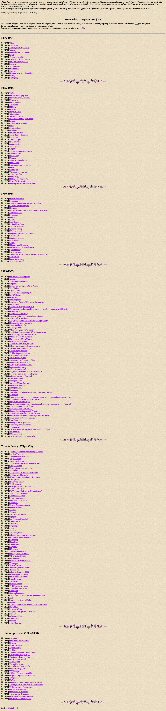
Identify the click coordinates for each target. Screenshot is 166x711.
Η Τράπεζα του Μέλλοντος (20, 537)
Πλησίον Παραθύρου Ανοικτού (22, 675)
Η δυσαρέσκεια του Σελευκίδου (22, 183)
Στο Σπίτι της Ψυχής (17, 514)
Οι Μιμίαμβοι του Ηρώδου (20, 486)
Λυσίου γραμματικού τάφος (20, 151)
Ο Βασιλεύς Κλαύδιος (18, 556)
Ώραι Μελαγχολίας (17, 668)
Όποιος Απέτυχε (15, 507)
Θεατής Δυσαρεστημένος (19, 505)
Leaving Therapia (16, 454)
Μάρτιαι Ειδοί (15, 112)
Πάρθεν (12, 621)
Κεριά (11, 55)
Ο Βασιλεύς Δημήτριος (18, 95)
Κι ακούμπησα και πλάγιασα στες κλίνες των (28, 605)
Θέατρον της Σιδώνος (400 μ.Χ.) (22, 334)
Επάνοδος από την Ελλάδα (20, 600)
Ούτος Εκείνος (15, 102)
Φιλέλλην (13, 130)
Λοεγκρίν (13, 547)
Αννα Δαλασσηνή (16, 378)
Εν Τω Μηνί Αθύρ (16, 224)
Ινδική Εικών (14, 479)
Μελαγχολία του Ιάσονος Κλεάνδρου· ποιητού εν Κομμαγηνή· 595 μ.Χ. (38, 309)
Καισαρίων (14, 236)
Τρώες (12, 93)
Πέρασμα (13, 208)
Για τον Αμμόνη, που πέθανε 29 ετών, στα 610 (28, 210)
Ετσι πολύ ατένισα (17, 226)
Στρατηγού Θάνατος (18, 551)
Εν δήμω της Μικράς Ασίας (20, 365)
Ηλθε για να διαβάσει (18, 341)
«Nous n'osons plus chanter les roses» (24, 477)
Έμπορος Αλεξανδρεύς (18, 493)
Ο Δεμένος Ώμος (16, 616)
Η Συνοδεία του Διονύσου (19, 98)
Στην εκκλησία (15, 139)
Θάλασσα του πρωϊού (18, 172)
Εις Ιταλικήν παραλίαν (18, 355)
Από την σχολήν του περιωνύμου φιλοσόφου (27, 316)
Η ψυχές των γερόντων (18, 62)
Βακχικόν (13, 638)
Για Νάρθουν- (15, 295)
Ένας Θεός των (15, 213)
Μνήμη (12, 680)
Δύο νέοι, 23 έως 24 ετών (19, 383)
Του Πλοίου (14, 288)
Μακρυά (12, 158)
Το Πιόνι (12, 510)
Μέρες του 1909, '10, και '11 (20, 409)
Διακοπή (12, 64)
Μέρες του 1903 (15, 231)
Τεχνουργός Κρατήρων (18, 318)
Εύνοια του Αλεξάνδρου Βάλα (21, 307)
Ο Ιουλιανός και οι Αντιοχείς (21, 376)
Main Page (12, 708)
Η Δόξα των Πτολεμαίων (19, 123)
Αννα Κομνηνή (15, 300)
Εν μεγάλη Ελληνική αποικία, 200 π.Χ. (25, 399)
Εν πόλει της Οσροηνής (19, 206)
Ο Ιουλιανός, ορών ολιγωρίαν (21, 330)
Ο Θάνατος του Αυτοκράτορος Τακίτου (25, 682)
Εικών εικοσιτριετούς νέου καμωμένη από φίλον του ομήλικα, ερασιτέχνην (40, 397)
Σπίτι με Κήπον (15, 609)
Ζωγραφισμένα (15, 174)
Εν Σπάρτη (13, 395)
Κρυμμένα (13, 591)
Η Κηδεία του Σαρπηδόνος (20, 699)
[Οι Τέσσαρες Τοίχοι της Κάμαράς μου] (25, 491)
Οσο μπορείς (14, 144)
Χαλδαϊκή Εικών (16, 533)
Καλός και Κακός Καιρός (19, 655)
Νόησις (12, 243)
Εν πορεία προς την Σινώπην (21, 406)
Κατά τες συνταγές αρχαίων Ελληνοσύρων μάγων (29, 429)
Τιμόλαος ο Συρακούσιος (19, 657)
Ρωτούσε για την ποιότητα (20, 425)
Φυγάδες (12, 602)
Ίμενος (12, 279)
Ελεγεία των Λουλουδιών (19, 666)
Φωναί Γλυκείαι (16, 664)
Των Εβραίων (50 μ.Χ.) (18, 281)
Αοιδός (12, 650)
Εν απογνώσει (15, 327)
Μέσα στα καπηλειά (17, 369)
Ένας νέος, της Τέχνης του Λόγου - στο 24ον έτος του (30, 392)
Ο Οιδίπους (14, 671)
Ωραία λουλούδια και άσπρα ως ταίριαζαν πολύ (29, 415)
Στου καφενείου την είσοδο (20, 165)
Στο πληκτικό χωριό (17, 358)
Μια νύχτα (13, 170)
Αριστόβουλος (15, 250)
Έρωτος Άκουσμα (16, 593)
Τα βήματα (13, 105)
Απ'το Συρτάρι (15, 623)
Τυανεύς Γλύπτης (16, 116)
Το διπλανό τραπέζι (17, 261)
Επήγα (12, 149)
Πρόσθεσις (13, 542)
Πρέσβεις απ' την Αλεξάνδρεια (21, 247)
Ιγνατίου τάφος (15, 229)
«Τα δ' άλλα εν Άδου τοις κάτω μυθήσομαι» (27, 595)
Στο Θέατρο (14, 581)
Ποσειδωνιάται (15, 584)
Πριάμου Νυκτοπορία (18, 500)
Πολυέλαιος (14, 156)
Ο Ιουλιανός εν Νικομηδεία (20, 337)
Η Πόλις (12, 107)
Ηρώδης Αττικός (16, 132)
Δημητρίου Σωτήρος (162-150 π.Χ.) (23, 286)
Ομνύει (12, 167)
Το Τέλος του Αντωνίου (18, 586)
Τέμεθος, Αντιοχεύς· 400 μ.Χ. (21, 348)
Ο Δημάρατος (14, 311)
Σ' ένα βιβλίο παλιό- (17, 325)
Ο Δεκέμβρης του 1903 (18, 574)
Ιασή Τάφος (14, 222)
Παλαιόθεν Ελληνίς (17, 385)
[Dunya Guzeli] (15, 466)
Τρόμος (12, 512)
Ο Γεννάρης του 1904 (18, 577)
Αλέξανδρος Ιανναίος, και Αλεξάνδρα (24, 413)
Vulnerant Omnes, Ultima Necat (22, 652)
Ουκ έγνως (13, 390)
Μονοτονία (13, 100)
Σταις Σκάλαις (15, 579)
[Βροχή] (12, 517)
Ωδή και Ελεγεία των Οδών (20, 673)
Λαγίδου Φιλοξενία (17, 496)
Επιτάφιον (13, 503)
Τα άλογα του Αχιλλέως (19, 48)
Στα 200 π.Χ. (14, 432)
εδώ (82, 28)
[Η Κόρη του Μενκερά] (18, 475)
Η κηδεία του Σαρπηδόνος (20, 52)
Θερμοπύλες (14, 69)
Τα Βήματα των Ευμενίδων (20, 687)
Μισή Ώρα (13, 607)
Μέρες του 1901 (15, 388)
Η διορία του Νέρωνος (18, 245)
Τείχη (11, 43)
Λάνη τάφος (14, 240)
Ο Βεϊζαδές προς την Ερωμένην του (24, 463)
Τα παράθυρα (15, 66)
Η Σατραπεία (14, 109)
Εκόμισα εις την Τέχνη (18, 314)
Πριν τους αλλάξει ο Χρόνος (20, 339)
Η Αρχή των (14, 304)
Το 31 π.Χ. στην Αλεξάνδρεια (21, 344)
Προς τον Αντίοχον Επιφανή (20, 323)
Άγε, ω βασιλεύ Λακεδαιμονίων (22, 418)
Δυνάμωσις (14, 570)
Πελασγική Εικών (16, 482)
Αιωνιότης (13, 523)
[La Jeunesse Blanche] (18, 519)
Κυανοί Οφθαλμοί (16, 489)
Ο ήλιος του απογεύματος (19, 277)
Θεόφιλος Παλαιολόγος (19, 567)
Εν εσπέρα (13, 215)
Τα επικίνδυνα (15, 128)
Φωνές (12, 75)
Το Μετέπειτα (15, 484)
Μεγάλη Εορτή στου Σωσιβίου (22, 611)
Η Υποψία (13, 549)
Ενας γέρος (13, 45)
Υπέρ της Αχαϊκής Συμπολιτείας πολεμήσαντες (28, 321)
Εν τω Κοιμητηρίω (17, 498)
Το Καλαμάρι (14, 662)
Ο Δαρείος (13, 297)
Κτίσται (12, 643)
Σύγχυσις (13, 526)
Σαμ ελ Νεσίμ (15, 648)
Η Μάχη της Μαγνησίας (19, 179)
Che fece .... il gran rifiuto (19, 59)
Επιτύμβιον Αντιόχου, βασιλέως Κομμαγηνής (27, 332)
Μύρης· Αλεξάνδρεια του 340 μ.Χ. (23, 411)
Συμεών (12, 614)
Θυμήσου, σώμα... (16, 238)
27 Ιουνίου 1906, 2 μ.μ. (18, 588)
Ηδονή (12, 217)
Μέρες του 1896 (15, 381)
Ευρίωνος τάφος (16, 153)
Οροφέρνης (14, 176)
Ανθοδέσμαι (14, 544)
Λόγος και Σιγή (15, 645)
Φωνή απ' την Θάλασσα (19, 694)
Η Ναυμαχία (14, 558)
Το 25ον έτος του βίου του (19, 353)
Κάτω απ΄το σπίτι (16, 259)
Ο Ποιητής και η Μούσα (19, 641)
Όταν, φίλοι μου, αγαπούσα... (21, 468)
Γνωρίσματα (14, 521)
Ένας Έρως (14, 678)
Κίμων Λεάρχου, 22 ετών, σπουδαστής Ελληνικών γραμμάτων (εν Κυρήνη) (40, 404)
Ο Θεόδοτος (14, 163)
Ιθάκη (11, 126)
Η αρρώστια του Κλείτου (19, 362)
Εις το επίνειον (15, 252)
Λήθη (11, 528)
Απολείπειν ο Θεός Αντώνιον (21, 119)
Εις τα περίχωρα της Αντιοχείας (22, 436)
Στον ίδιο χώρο (15, 420)
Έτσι (11, 598)
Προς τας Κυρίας (17, 461)
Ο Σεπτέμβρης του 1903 (19, 572)
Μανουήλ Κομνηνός (17, 181)
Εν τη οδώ (13, 201)
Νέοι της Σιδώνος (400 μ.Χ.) (20, 293)
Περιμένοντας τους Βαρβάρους (22, 73)
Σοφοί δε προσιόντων (18, 160)
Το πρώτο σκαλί (16, 57)
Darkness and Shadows (19, 456)
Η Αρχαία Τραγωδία (17, 689)
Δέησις (12, 50)
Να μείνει (13, 283)
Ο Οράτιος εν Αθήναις (18, 692)
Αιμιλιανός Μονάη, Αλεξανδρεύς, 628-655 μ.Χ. (28, 254)
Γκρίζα (12, 220)
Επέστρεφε (13, 137)
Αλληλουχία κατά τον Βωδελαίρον (23, 473)
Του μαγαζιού (14, 146)
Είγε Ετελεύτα (15, 290)
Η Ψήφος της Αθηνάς (18, 659)
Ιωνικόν (12, 121)
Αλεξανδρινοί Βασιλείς (18, 135)
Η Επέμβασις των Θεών (19, 554)
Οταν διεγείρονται (16, 199)
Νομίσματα (14, 618)
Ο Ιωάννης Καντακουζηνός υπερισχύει (25, 346)
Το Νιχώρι (13, 470)
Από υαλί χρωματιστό (18, 351)
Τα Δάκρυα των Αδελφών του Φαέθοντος (26, 685)
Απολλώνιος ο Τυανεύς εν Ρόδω (22, 360)
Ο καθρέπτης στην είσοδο (20, 422)
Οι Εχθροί (13, 563)
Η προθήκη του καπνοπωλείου (21, 233)
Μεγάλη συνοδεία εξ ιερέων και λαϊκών (25, 371)
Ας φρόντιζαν (14, 427)
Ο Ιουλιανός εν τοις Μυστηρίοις (22, 535)
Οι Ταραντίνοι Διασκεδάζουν (21, 696)
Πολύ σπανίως (15, 142)
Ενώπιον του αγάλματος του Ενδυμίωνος (26, 203)
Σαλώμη (12, 530)
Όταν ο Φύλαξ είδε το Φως (20, 561)
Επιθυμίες (13, 78)
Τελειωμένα (14, 114)
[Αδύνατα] (13, 540)
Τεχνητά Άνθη (15, 565)
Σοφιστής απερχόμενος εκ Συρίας (23, 374)
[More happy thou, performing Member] (26, 452)
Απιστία (12, 71)
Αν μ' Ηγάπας (15, 459)
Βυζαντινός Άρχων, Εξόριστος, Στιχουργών (26, 302)
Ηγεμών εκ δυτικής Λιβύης (20, 402)
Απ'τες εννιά (14, 257)
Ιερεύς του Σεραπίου (17, 367)
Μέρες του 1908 (15, 434)
